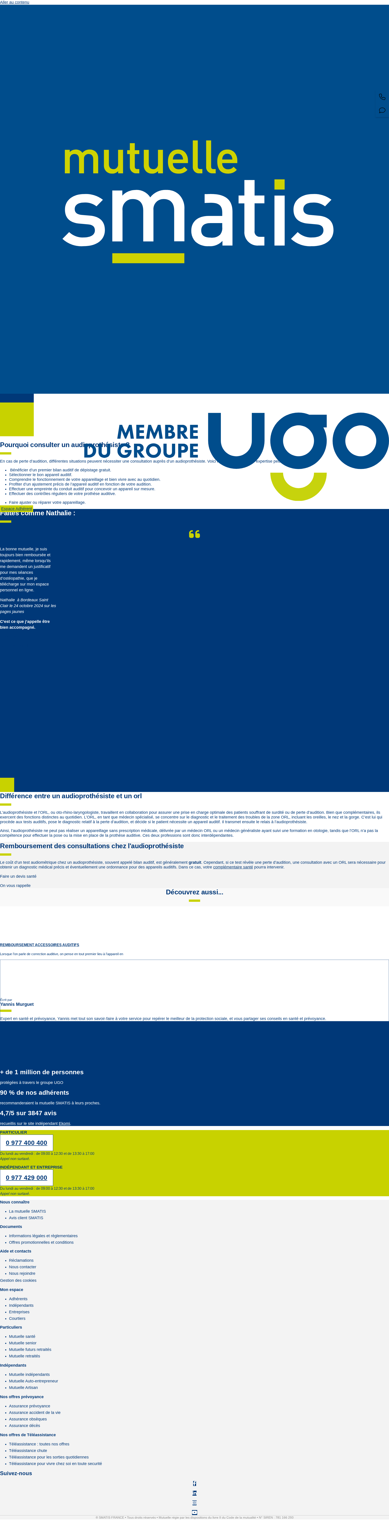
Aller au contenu (14, 2)
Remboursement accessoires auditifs (39, 945)
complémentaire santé (233, 867)
